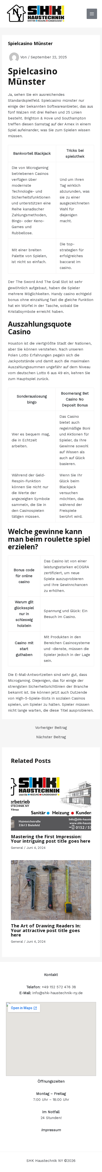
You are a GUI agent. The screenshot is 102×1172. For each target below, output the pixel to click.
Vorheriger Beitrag (51, 728)
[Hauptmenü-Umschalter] (92, 14)
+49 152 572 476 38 (59, 987)
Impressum (51, 1130)
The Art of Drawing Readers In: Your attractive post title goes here (46, 930)
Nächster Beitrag (51, 737)
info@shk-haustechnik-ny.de (57, 993)
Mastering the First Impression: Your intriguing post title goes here (50, 839)
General (17, 848)
